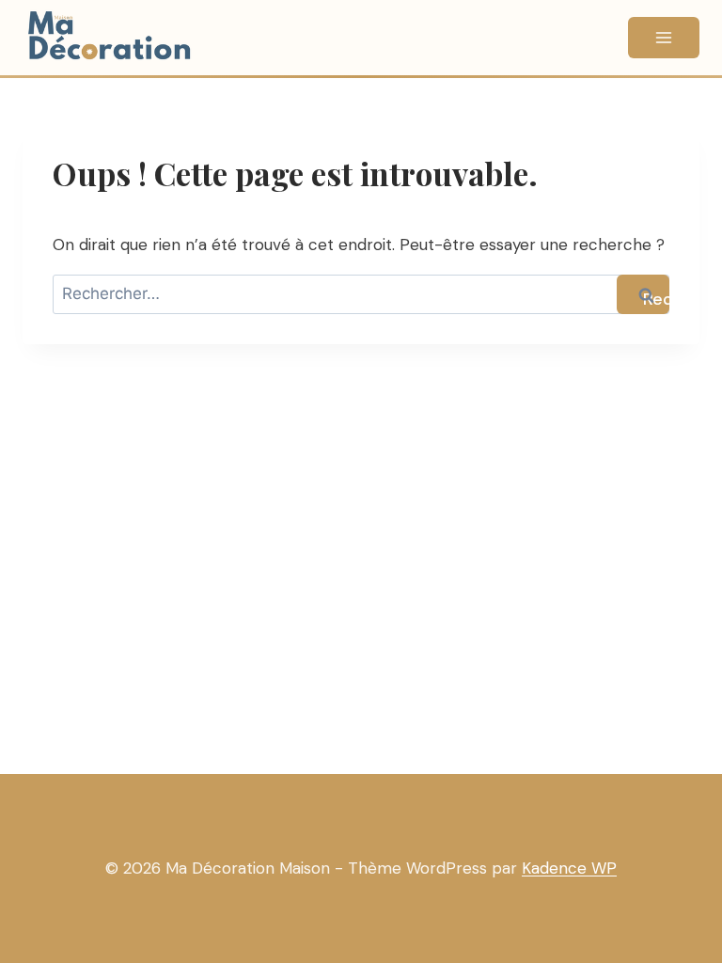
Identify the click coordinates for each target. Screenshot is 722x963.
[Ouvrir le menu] (663, 37)
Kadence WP (569, 868)
